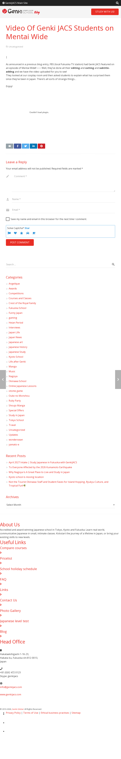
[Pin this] (41, 146)
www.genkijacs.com (10, 694)
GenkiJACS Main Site (16, 3)
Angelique (14, 283)
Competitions (16, 293)
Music (12, 371)
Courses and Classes (20, 298)
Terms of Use (30, 712)
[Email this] (9, 146)
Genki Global (17, 709)
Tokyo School (16, 420)
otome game (16, 390)
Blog (3, 631)
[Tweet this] (25, 146)
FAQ (3, 579)
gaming (13, 317)
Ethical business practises (55, 712)
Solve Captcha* (18, 228)
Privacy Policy (13, 712)
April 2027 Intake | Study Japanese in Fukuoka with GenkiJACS (43, 462)
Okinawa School (17, 381)
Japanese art (16, 342)
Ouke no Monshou (19, 395)
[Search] (113, 264)
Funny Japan (15, 313)
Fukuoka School (17, 308)
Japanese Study (17, 352)
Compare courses (13, 548)
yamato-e (14, 444)
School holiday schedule (18, 569)
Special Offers (16, 410)
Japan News (15, 337)
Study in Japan (16, 415)
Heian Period (16, 322)
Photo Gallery (10, 610)
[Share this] (17, 146)
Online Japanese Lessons (22, 386)
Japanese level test (14, 621)
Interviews (14, 327)
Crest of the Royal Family (22, 303)
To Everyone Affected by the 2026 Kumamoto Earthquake (41, 467)
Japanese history (18, 347)
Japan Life (14, 332)
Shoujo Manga (17, 405)
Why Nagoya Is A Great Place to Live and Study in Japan (39, 472)
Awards (13, 288)
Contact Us (8, 600)
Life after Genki (17, 361)
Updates (13, 434)
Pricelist (6, 558)
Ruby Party (15, 400)
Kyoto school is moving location (26, 477)
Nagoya (13, 376)
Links (4, 589)
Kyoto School (16, 356)
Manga (13, 366)
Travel (12, 425)
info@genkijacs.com (11, 687)
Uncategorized (17, 429)
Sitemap (76, 712)
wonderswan (16, 439)
